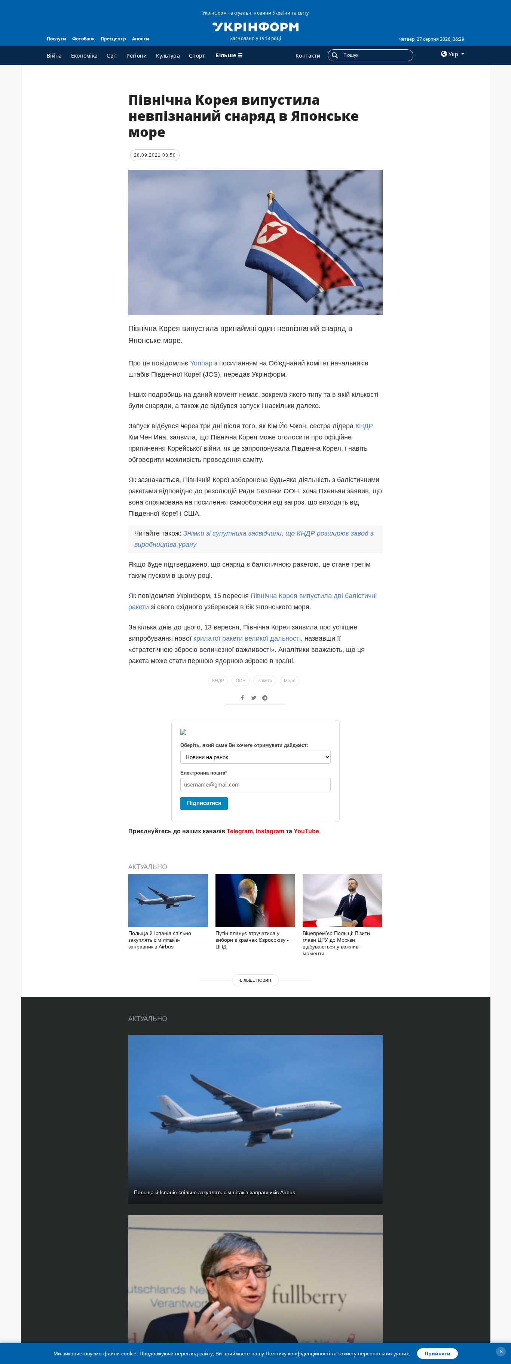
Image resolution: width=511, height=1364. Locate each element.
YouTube (306, 831)
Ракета (264, 680)
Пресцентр (113, 39)
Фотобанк (83, 39)
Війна (54, 55)
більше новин (255, 980)
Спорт (197, 55)
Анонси (140, 39)
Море (290, 680)
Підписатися (204, 803)
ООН (241, 680)
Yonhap (201, 363)
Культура (168, 55)
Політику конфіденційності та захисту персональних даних (337, 1354)
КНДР (364, 426)
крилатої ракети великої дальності (247, 638)
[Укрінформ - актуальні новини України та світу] (255, 26)
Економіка (84, 55)
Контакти (308, 55)
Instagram (270, 831)
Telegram (240, 831)
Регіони (136, 55)
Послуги (56, 39)
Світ (112, 55)
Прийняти (437, 1354)
